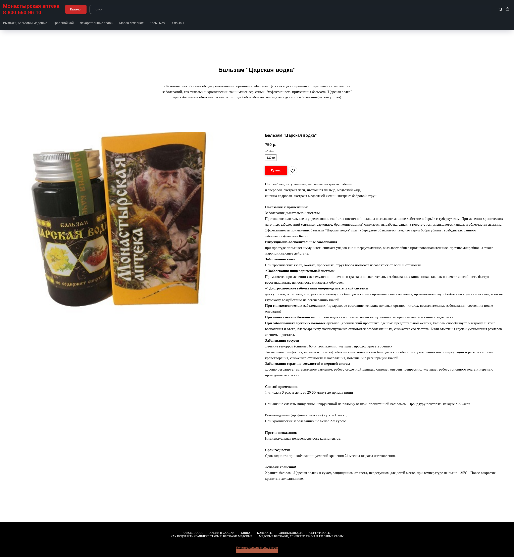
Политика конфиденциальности (257, 547)
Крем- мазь (158, 23)
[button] (500, 9)
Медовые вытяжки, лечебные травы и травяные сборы (301, 536)
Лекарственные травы (96, 23)
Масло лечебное (131, 23)
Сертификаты (319, 532)
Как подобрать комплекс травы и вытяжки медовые (211, 536)
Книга (245, 532)
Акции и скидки (221, 532)
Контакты (264, 532)
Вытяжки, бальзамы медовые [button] (25, 23)
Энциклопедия (291, 532)
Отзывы (178, 23)
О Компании (193, 532)
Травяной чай (63, 23)
